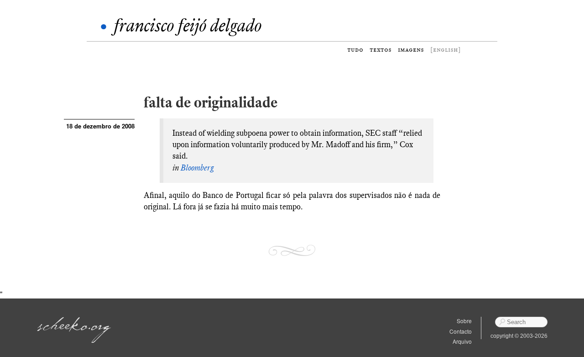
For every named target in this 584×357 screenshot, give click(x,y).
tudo (355, 49)
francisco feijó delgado (187, 25)
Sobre (464, 321)
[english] (445, 49)
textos (380, 49)
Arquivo (462, 341)
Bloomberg (197, 168)
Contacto (460, 331)
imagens (411, 49)
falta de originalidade (210, 102)
